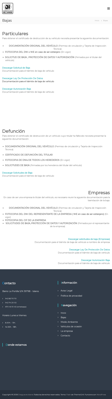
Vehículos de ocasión (71, 326)
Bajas (63, 317)
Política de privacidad (71, 295)
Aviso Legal (66, 290)
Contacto (65, 335)
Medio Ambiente (69, 322)
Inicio (63, 313)
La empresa (67, 331)
